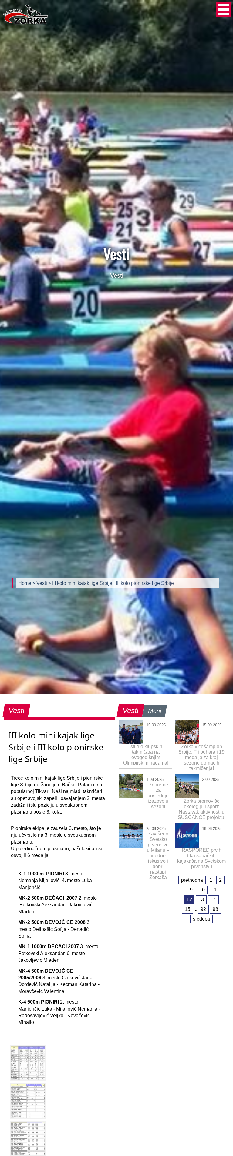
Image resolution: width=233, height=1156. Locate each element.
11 (214, 889)
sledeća (201, 918)
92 (203, 909)
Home (25, 583)
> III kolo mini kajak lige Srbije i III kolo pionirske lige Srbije (111, 583)
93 (215, 909)
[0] (28, 1063)
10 (202, 889)
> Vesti (40, 583)
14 (213, 899)
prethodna (192, 880)
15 (187, 909)
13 (201, 899)
